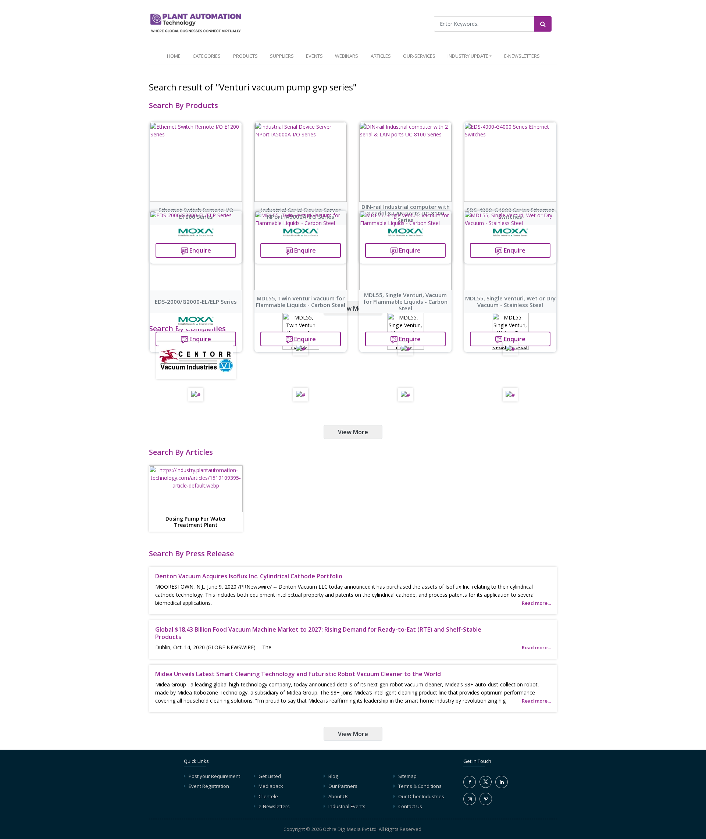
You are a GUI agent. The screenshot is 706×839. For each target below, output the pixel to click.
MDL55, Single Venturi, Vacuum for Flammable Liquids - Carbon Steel (405, 301)
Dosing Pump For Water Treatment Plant (195, 522)
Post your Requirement (214, 776)
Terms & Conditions (420, 786)
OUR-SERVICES (419, 56)
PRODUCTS (245, 56)
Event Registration (209, 786)
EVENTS (314, 56)
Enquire (199, 339)
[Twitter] (485, 786)
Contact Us (410, 806)
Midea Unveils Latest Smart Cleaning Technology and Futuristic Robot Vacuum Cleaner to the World (298, 674)
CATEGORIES (207, 56)
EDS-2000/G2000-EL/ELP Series (196, 301)
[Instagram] (469, 799)
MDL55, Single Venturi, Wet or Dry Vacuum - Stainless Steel (510, 301)
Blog (333, 776)
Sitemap (407, 776)
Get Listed (269, 776)
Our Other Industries (421, 796)
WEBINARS (346, 56)
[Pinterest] (485, 799)
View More (353, 308)
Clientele (268, 796)
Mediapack (270, 786)
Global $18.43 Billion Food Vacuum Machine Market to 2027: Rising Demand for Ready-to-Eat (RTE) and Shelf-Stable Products (318, 632)
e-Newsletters (522, 56)
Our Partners (342, 786)
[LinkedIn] (501, 782)
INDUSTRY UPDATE (468, 56)
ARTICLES (381, 56)
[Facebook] (469, 782)
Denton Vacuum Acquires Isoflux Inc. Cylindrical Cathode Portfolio (248, 576)
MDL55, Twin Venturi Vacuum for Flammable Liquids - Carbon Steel (300, 301)
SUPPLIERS (282, 56)
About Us (338, 796)
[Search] (543, 24)
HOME (175, 55)
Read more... (536, 603)
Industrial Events (347, 806)
